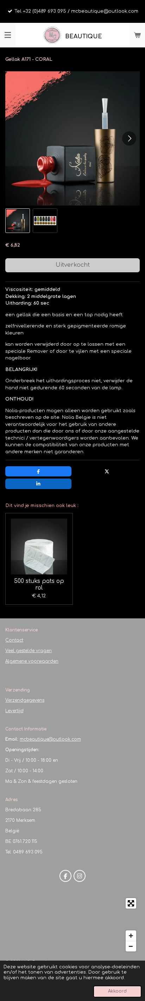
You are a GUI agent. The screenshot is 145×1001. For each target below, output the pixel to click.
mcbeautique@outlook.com (50, 739)
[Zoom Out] (131, 946)
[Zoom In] (131, 935)
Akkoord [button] (117, 991)
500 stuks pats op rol (39, 584)
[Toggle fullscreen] (131, 903)
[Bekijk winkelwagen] (137, 35)
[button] (17, 220)
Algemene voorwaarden (31, 661)
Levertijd (14, 710)
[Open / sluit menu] (7, 35)
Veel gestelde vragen (28, 650)
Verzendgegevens (24, 700)
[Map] (72, 925)
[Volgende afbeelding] (129, 138)
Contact (14, 640)
